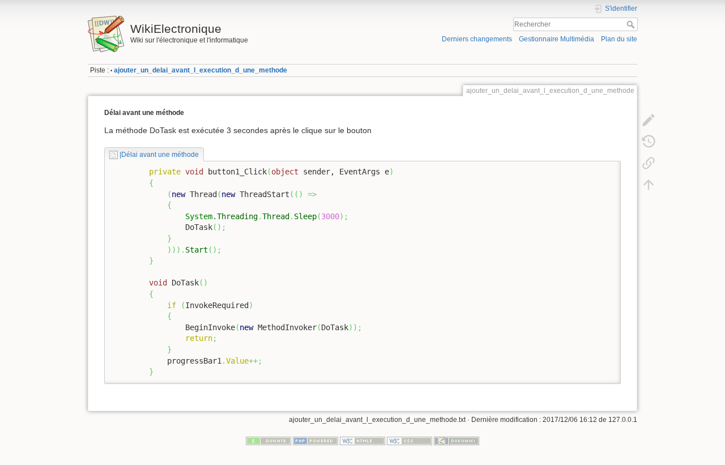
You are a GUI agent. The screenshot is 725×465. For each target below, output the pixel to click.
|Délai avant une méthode (159, 155)
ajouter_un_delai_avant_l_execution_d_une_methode (200, 70)
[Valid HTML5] (362, 441)
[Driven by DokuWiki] (456, 441)
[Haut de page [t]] (649, 184)
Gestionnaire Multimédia (556, 39)
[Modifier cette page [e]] (649, 120)
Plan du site (619, 39)
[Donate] (268, 441)
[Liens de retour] (649, 163)
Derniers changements (477, 39)
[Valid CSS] (409, 441)
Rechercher (631, 24)
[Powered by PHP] (315, 441)
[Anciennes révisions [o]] (649, 141)
